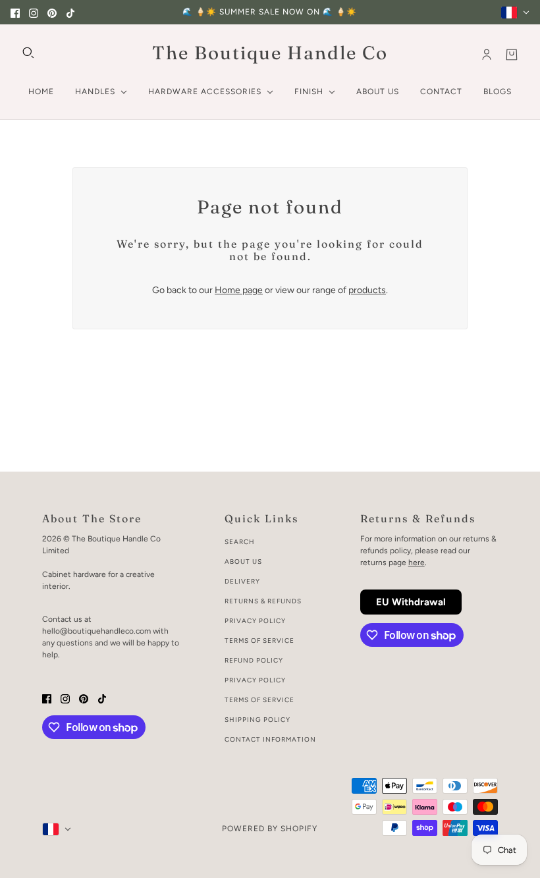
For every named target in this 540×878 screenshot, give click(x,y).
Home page (239, 290)
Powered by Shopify (269, 828)
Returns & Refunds (263, 601)
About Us (243, 561)
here (416, 562)
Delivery (242, 581)
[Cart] (511, 54)
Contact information (270, 739)
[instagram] (33, 12)
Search (240, 541)
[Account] (486, 54)
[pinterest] (52, 12)
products (367, 290)
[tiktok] (70, 12)
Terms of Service (259, 640)
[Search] (28, 52)
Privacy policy (255, 680)
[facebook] (15, 12)
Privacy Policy (255, 621)
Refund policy (254, 660)
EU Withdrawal (411, 602)
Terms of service (259, 700)
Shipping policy (257, 719)
